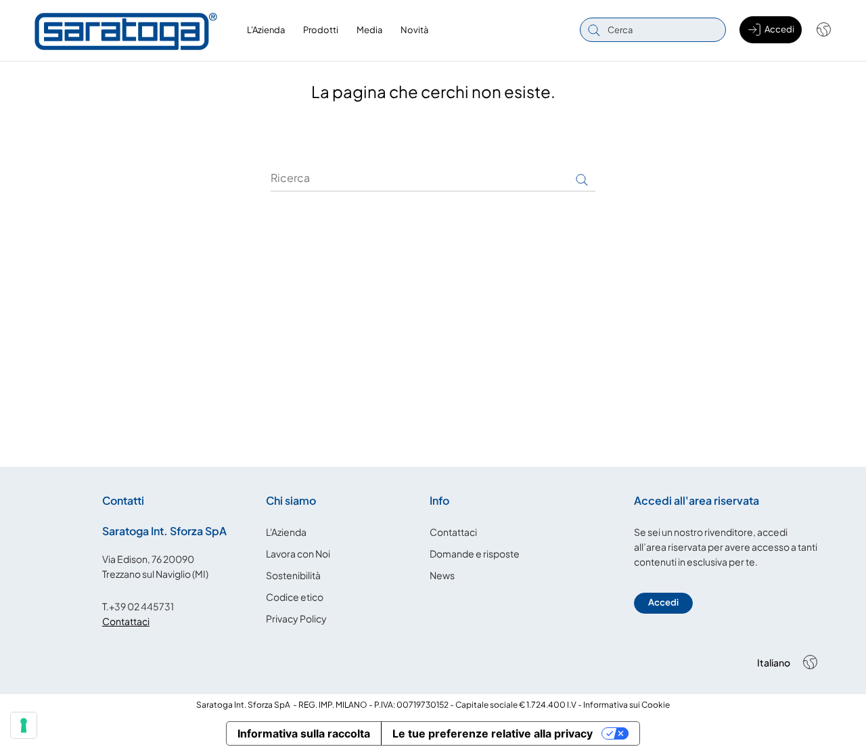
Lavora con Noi (298, 553)
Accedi (663, 602)
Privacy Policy (296, 618)
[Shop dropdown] (817, 30)
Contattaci (126, 621)
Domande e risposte (475, 553)
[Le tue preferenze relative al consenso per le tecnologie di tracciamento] (24, 725)
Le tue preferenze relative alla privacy (492, 733)
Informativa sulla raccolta (303, 733)
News (442, 575)
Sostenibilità (293, 575)
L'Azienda (286, 532)
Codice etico (294, 597)
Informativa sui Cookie (626, 705)
